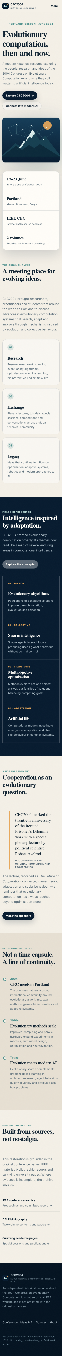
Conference (10, 1322)
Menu (55, 6)
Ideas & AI (26, 1322)
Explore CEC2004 (20, 95)
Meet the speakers (18, 915)
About (53, 1322)
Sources (41, 1322)
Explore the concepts (20, 564)
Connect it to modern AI (22, 106)
